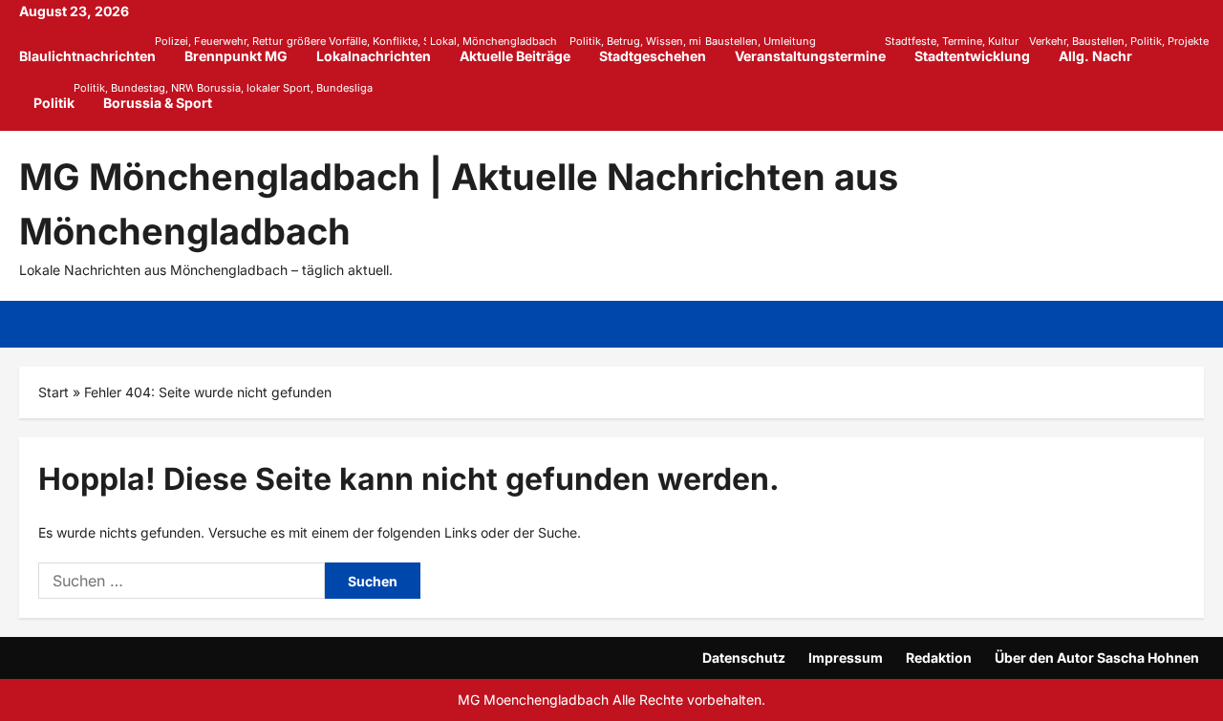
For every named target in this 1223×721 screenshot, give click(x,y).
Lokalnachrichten (380, 49)
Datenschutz (743, 657)
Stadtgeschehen (659, 49)
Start (53, 392)
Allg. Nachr (1095, 56)
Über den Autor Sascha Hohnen (1097, 657)
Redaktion (939, 657)
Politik (61, 96)
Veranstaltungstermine (817, 49)
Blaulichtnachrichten (94, 49)
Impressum (845, 657)
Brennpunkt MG (243, 49)
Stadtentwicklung (979, 49)
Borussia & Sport (157, 96)
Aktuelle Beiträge (522, 49)
